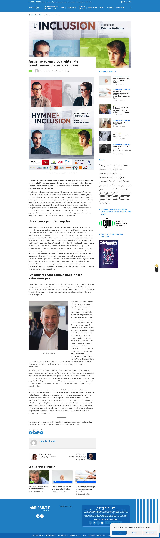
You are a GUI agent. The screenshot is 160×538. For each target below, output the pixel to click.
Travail (102, 202)
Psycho (116, 194)
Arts (108, 165)
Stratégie (115, 198)
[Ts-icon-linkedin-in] (38, 516)
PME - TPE (124, 190)
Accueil (33, 15)
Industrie (119, 181)
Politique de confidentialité (97, 535)
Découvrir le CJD (63, 535)
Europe (112, 173)
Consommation (104, 169)
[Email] (41, 432)
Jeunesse (110, 185)
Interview (102, 185)
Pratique (109, 194)
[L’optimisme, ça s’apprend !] (105, 123)
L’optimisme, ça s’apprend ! (119, 123)
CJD (120, 165)
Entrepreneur (103, 173)
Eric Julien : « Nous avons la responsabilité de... (85, 487)
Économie (71, 8)
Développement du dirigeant (51, 8)
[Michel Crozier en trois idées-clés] (105, 136)
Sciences (102, 198)
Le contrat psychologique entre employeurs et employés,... (62, 489)
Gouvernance (103, 181)
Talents (122, 198)
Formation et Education (106, 177)
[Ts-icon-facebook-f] (42, 516)
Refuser (134, 533)
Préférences (150, 533)
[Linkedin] (38, 432)
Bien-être (114, 165)
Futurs (122, 177)
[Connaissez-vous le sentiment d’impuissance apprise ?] (105, 148)
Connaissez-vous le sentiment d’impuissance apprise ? (122, 149)
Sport (109, 198)
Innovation (126, 181)
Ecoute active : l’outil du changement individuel (38, 488)
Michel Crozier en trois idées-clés (122, 136)
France (116, 177)
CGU (84, 535)
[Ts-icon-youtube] (102, 523)
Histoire (112, 181)
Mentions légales (75, 535)
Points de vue (82, 8)
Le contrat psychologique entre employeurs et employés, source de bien (121, 94)
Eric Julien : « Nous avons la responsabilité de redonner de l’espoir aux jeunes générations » (67, 2)
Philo (118, 190)
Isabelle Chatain (45, 71)
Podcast (120, 8)
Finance (118, 173)
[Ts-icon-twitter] (94, 523)
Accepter (119, 533)
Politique (102, 194)
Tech (128, 198)
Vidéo (107, 202)
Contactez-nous (51, 535)
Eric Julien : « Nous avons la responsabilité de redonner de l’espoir (121, 109)
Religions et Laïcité (125, 194)
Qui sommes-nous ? (37, 535)
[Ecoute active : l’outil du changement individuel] (105, 80)
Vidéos (110, 8)
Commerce (126, 165)
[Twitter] (34, 432)
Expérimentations (96, 8)
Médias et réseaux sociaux (107, 190)
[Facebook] (30, 432)
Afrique (102, 165)
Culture (113, 169)
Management (126, 185)
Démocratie (120, 169)
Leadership (118, 185)
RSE (62, 8)
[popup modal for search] (128, 7)
